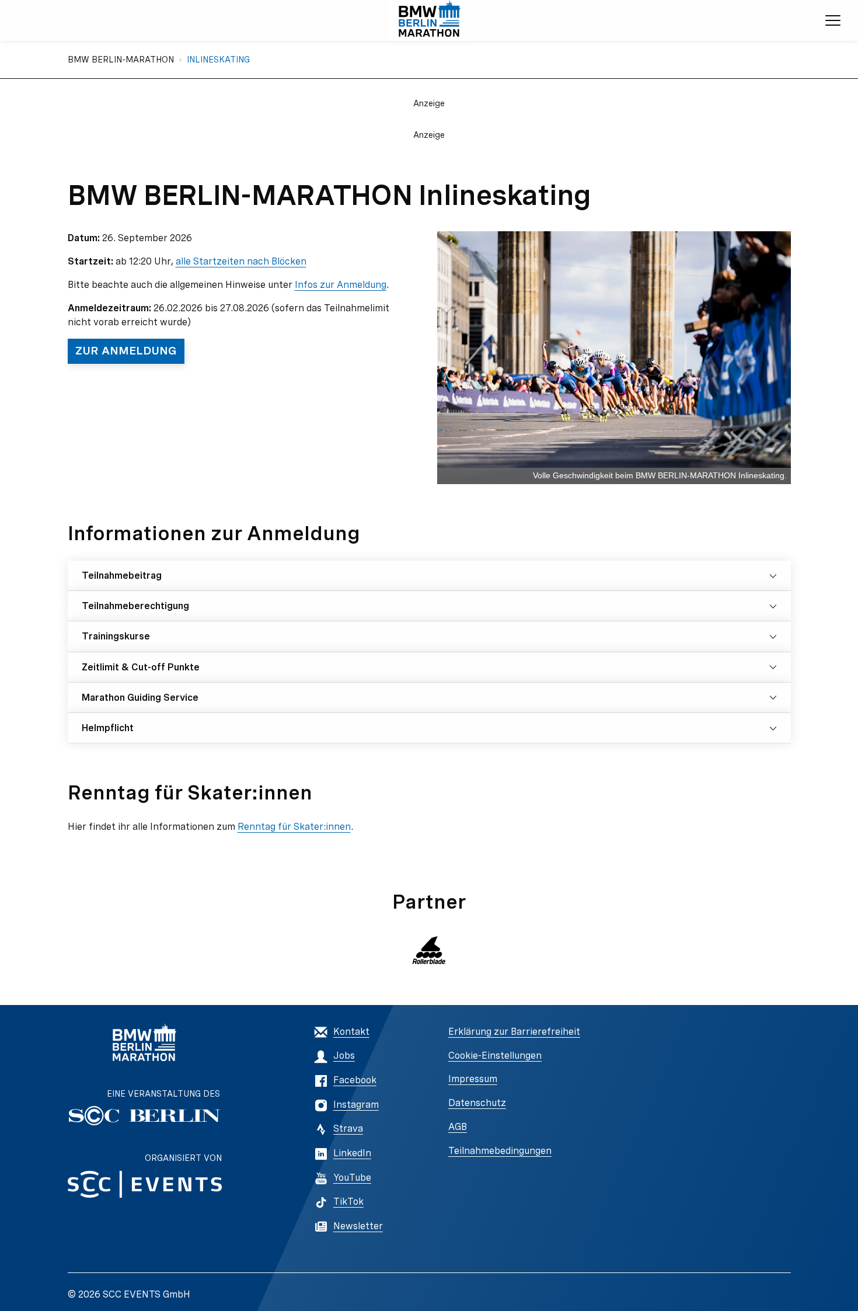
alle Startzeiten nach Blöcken (241, 261)
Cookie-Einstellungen (495, 1055)
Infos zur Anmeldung (340, 284)
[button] (429, 950)
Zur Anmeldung (126, 350)
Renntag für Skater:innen (294, 826)
